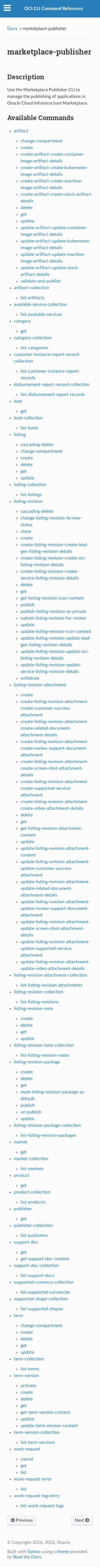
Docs (12, 28)
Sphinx (34, 1551)
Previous (24, 1520)
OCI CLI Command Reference (53, 8)
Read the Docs (27, 1557)
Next (80, 1520)
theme (63, 1551)
